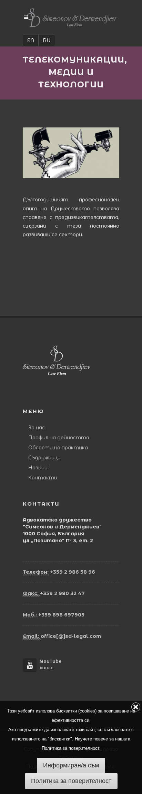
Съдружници (44, 458)
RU (47, 40)
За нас (36, 427)
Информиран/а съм (71, 765)
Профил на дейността (58, 437)
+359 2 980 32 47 (54, 593)
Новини (38, 468)
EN (30, 40)
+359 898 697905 (53, 615)
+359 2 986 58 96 (59, 572)
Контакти (42, 478)
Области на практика (58, 447)
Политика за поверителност (71, 780)
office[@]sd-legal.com (62, 636)
